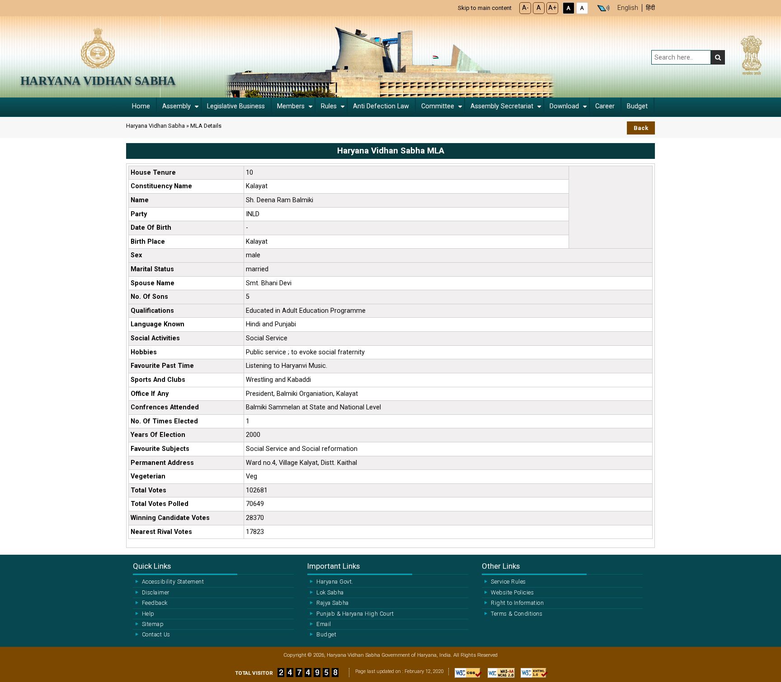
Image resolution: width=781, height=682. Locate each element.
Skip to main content (485, 8)
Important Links (333, 566)
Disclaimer (155, 592)
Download (564, 106)
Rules (329, 106)
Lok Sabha (329, 592)
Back (641, 128)
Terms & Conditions (516, 614)
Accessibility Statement (173, 582)
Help (148, 614)
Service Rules (508, 582)
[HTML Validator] (532, 675)
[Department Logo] (97, 47)
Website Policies (512, 592)
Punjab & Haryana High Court (355, 614)
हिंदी (650, 8)
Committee (437, 106)
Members (291, 106)
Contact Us (156, 634)
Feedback (155, 603)
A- (525, 8)
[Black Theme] (568, 8)
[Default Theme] (582, 8)
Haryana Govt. (334, 582)
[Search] (718, 57)
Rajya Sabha (332, 603)
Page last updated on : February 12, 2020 (399, 671)
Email (323, 624)
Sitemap (153, 624)
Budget (637, 106)
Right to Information (517, 603)
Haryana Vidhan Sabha (98, 81)
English (627, 8)
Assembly (176, 106)
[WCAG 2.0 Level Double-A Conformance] (499, 675)
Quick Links (152, 566)
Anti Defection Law (381, 106)
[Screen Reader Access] (603, 8)
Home (141, 106)
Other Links (501, 566)
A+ (552, 8)
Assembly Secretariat (501, 106)
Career (605, 106)
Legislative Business (236, 106)
